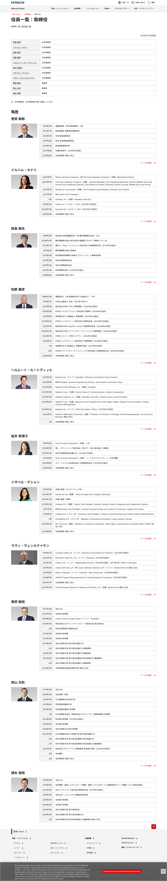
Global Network (128, 838)
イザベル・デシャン (21, 73)
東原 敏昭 (17, 83)
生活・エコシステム (57, 848)
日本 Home (18, 831)
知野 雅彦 (17, 57)
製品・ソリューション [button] (59, 8)
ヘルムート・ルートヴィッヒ (25, 63)
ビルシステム (55, 853)
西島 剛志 (17, 52)
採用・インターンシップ (130, 847)
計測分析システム (56, 843)
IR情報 (89, 848)
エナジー (17, 848)
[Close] (163, 871)
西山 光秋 (17, 88)
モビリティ (18, 853)
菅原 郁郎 (17, 42)
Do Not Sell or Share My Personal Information (122, 871)
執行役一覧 (26, 26)
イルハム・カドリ (20, 47)
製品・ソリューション (20, 838)
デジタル (17, 843)
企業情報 (88, 838)
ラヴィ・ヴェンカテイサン (24, 78)
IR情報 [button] (106, 8)
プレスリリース (92, 843)
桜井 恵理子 (18, 68)
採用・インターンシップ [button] (142, 8)
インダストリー (19, 857)
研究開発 (91, 853)
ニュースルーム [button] (91, 8)
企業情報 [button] (77, 8)
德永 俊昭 (17, 93)
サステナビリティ (127, 843)
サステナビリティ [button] (121, 8)
